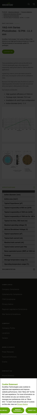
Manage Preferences (17, 410)
